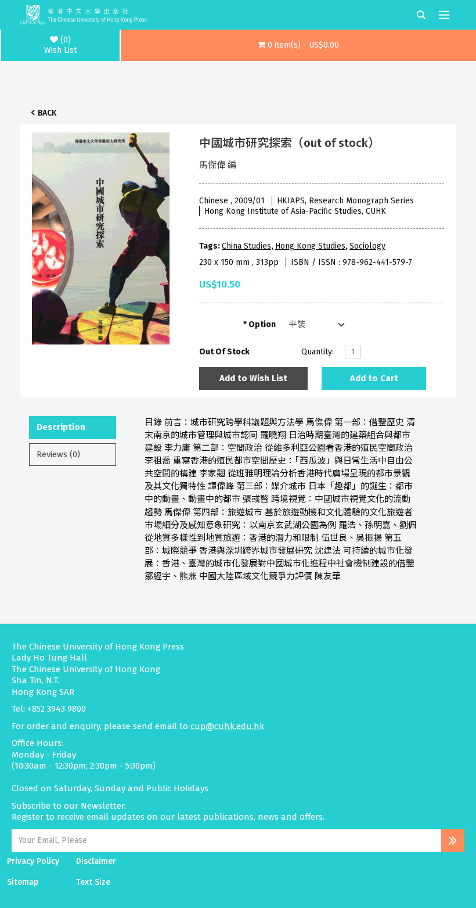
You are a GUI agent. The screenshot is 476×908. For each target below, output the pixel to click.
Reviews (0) (58, 454)
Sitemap (23, 882)
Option (262, 324)
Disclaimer (96, 861)
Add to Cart (374, 378)
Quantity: (317, 352)
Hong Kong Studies (310, 246)
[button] (298, 45)
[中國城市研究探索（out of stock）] (101, 235)
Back (47, 113)
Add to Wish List (253, 378)
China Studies (246, 246)
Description (61, 427)
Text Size (93, 882)
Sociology (367, 246)
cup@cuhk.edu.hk (227, 726)
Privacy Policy (33, 861)
